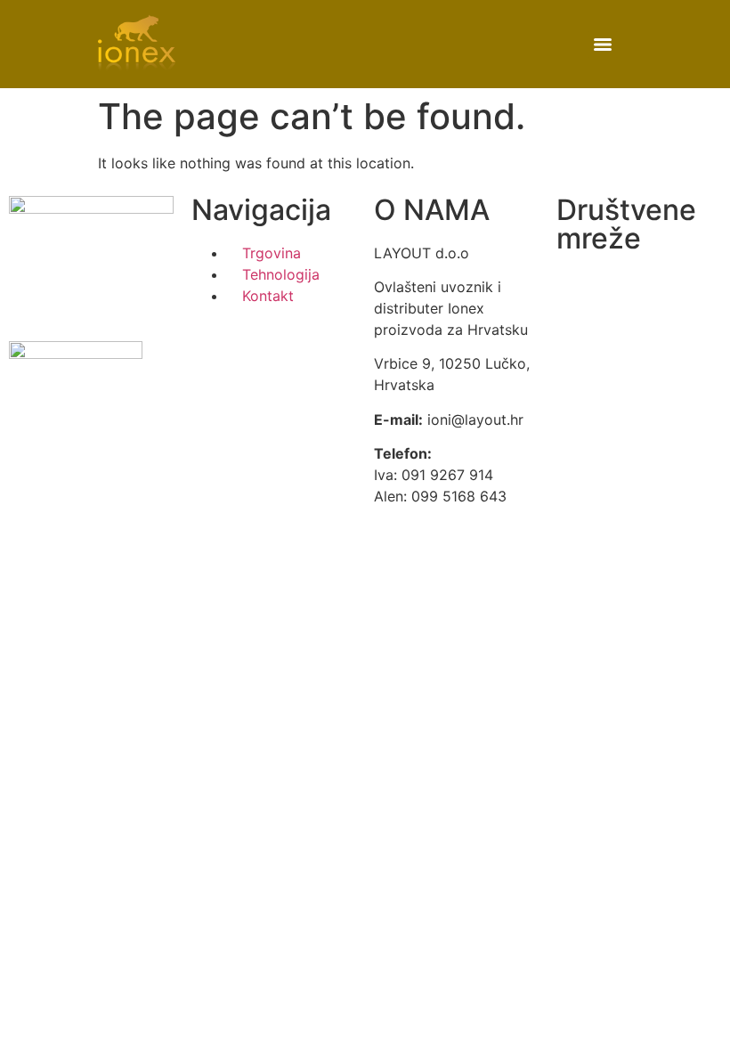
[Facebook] (578, 293)
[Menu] (603, 44)
